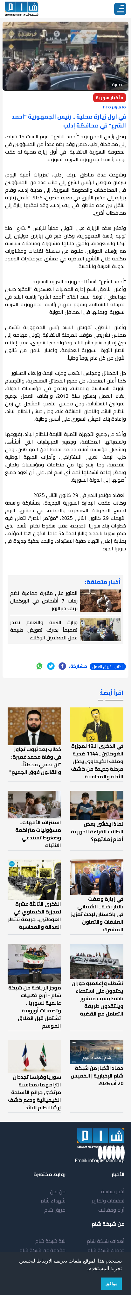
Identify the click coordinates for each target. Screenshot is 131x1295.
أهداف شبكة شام (106, 1241)
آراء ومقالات (111, 1210)
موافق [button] (112, 1283)
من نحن (58, 1191)
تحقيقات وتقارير (108, 1200)
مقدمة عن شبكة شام (42, 1250)
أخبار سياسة (113, 1191)
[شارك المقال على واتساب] (39, 666)
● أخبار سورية (109, 97)
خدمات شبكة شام (106, 1250)
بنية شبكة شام (50, 1241)
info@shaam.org (106, 1160)
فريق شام (55, 1210)
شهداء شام (53, 1200)
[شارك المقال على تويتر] (50, 666)
